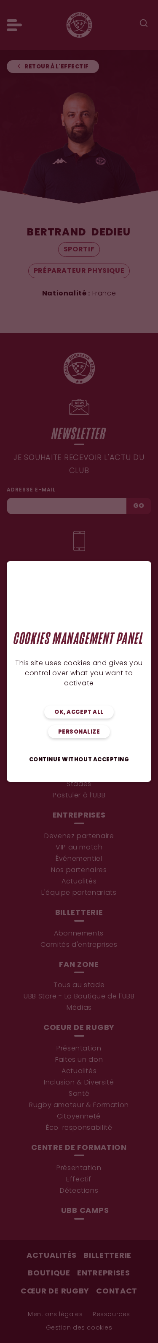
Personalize (79, 732)
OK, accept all (78, 712)
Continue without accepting (79, 760)
